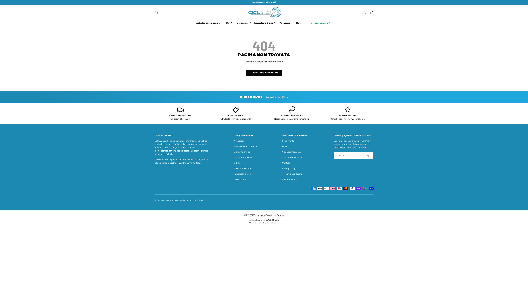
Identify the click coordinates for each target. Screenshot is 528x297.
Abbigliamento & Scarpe (245, 146)
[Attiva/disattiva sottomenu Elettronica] (249, 22)
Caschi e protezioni (243, 157)
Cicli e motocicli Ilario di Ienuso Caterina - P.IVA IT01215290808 (181, 200)
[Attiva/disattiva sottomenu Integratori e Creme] (275, 22)
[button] (372, 12)
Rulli (298, 22)
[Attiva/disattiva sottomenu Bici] (232, 22)
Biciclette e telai (242, 151)
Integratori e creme (243, 173)
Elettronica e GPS (242, 168)
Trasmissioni (240, 179)
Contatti (286, 162)
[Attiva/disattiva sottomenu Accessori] (292, 22)
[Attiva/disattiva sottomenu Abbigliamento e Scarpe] (222, 22)
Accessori (285, 22)
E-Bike (237, 162)
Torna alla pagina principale (264, 73)
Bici (228, 22)
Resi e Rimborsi (289, 179)
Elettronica (242, 22)
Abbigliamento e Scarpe (208, 22)
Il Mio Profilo (288, 140)
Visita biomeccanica (291, 151)
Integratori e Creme (263, 22)
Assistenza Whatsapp (292, 157)
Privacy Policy (288, 168)
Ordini (285, 146)
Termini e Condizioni (292, 173)
